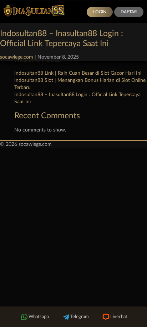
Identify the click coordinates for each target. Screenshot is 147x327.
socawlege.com (16, 57)
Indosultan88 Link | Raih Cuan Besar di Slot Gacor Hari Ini (77, 73)
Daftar (129, 12)
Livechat (118, 316)
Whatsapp (39, 316)
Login (99, 12)
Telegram (79, 316)
